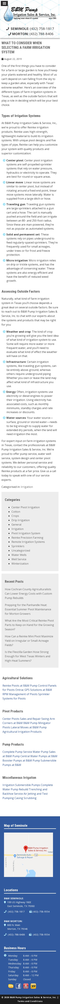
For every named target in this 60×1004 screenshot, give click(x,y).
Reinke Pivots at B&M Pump (19, 685)
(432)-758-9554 (41, 911)
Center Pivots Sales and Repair (21, 719)
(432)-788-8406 (16, 934)
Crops (15, 516)
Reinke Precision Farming (27, 537)
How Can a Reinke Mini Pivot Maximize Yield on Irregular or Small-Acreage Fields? (29, 640)
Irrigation (27, 487)
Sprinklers (18, 546)
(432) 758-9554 (41, 934)
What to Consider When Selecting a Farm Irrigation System (26, 47)
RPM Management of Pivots (20, 694)
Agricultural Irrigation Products (22, 732)
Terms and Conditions (30, 1001)
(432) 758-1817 (32, 28)
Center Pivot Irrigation (26, 507)
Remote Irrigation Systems (28, 542)
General (16, 524)
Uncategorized (21, 550)
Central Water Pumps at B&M (38, 756)
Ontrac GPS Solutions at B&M (33, 690)
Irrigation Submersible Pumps (21, 785)
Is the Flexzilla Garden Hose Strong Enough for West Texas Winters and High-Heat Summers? (27, 656)
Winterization (20, 563)
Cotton (16, 511)
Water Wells (19, 555)
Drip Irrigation (21, 520)
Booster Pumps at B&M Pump (21, 760)
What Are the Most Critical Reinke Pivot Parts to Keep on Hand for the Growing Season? (29, 625)
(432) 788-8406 (33, 33)
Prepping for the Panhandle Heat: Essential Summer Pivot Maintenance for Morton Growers (28, 609)
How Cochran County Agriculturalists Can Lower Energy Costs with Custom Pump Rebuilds (28, 593)
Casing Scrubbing (25, 798)
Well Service (19, 559)
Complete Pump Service (17, 752)
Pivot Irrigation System (26, 533)
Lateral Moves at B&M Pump (29, 727)
